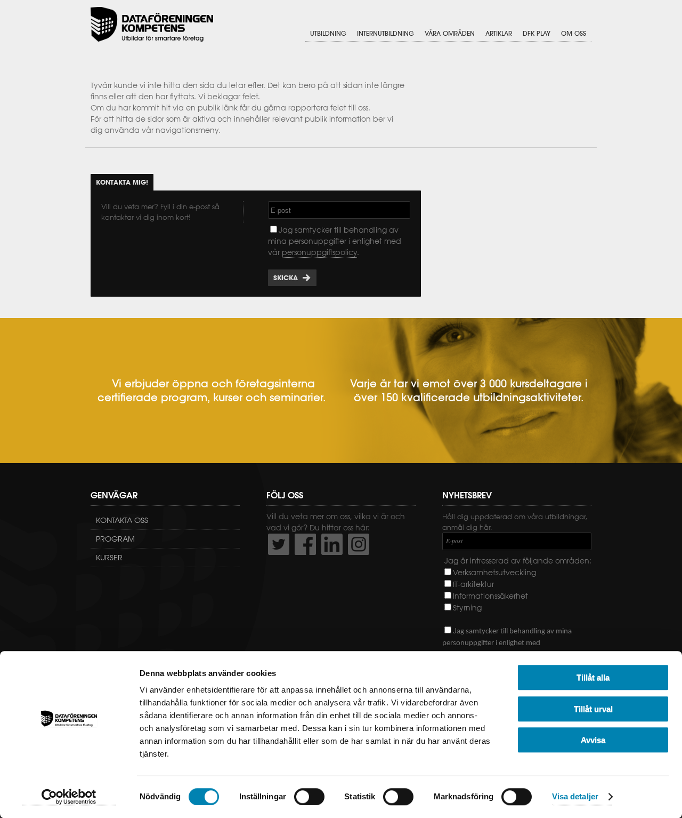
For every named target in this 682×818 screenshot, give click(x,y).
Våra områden (450, 33)
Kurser (109, 557)
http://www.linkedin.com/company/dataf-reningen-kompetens (332, 544)
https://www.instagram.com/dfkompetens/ (358, 544)
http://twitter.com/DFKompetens (278, 544)
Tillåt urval (593, 708)
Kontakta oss (122, 520)
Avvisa (593, 739)
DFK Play (536, 33)
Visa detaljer (575, 796)
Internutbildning (385, 33)
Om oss (573, 33)
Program (115, 539)
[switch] (309, 796)
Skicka (285, 277)
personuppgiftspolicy (319, 252)
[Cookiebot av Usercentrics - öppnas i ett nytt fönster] (69, 797)
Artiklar (498, 33)
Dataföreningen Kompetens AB (152, 24)
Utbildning (328, 33)
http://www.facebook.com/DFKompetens (305, 544)
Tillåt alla (593, 677)
